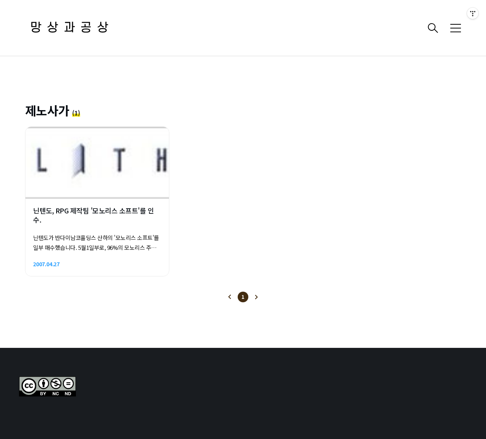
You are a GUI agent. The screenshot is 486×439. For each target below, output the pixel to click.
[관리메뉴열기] (472, 13)
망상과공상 (72, 28)
